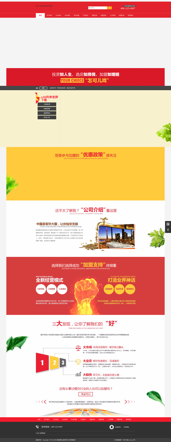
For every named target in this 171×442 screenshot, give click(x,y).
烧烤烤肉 (47, 113)
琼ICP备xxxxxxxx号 (129, 440)
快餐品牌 (47, 108)
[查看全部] (85, 210)
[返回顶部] (168, 230)
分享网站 (126, 427)
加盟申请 (121, 15)
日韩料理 (47, 104)
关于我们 (49, 15)
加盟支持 (94, 15)
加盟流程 (103, 15)
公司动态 (58, 15)
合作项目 (67, 15)
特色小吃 (47, 117)
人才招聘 (112, 15)
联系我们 (130, 15)
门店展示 (85, 15)
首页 (40, 15)
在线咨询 (118, 427)
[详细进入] (85, 157)
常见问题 (76, 15)
